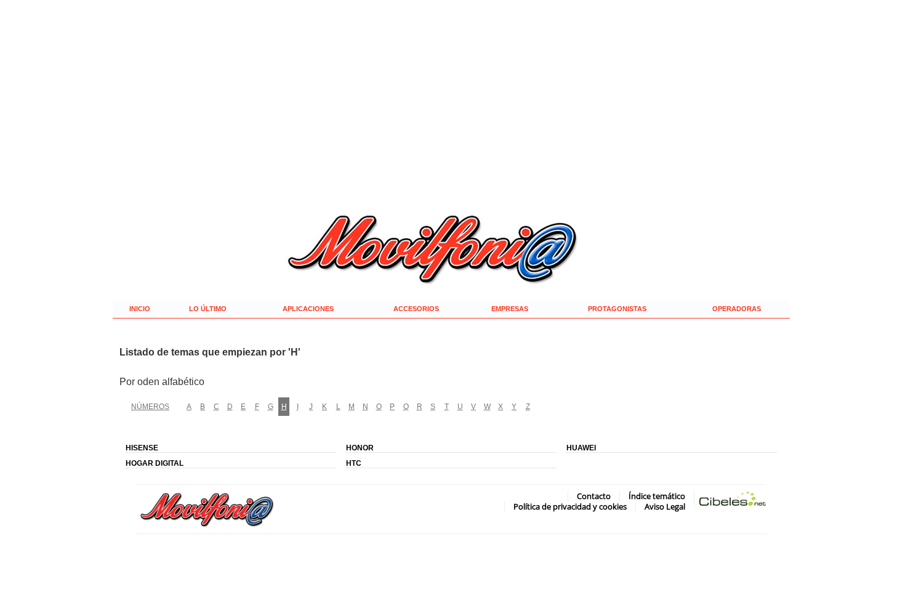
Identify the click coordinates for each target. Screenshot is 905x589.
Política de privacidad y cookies (570, 506)
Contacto (594, 496)
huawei (581, 448)
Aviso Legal (665, 506)
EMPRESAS (509, 308)
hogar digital (154, 463)
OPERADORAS (736, 308)
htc (353, 463)
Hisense (142, 448)
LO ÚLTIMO (208, 308)
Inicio (139, 308)
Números (150, 406)
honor (360, 448)
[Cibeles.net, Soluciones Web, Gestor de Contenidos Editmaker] (732, 501)
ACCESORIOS (416, 308)
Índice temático (657, 496)
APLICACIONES (308, 308)
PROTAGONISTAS (617, 308)
